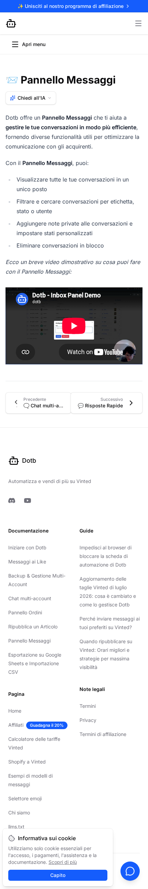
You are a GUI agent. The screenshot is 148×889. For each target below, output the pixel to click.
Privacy (88, 720)
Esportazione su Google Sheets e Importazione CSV (34, 663)
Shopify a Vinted (27, 762)
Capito (57, 875)
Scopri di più (63, 862)
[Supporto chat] (130, 871)
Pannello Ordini (25, 612)
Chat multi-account (29, 598)
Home (14, 711)
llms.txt (16, 827)
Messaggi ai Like (27, 561)
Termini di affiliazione (103, 734)
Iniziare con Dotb (27, 547)
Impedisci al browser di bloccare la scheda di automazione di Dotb (105, 556)
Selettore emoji (25, 798)
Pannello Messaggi (29, 641)
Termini (88, 706)
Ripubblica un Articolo (32, 626)
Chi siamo (19, 812)
